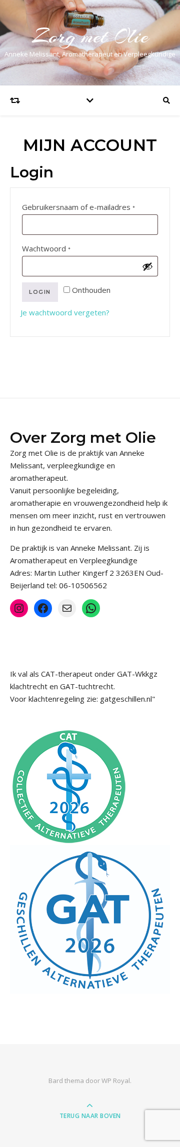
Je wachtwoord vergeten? (65, 312)
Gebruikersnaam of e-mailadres (90, 206)
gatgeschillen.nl (126, 699)
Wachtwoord (59, 248)
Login (40, 291)
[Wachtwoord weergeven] (147, 266)
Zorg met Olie (90, 36)
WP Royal (116, 1080)
